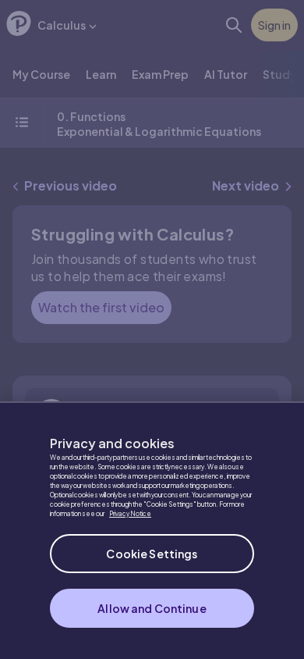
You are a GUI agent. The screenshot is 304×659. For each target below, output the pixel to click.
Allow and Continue (152, 608)
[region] (152, 530)
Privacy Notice (130, 514)
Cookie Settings (151, 554)
